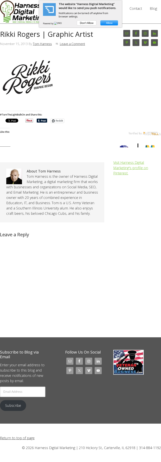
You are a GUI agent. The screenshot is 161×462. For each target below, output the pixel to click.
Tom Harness (42, 44)
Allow (109, 22)
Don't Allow (86, 22)
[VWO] (58, 23)
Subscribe (13, 405)
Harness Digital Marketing (24, 11)
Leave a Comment (72, 44)
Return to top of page (17, 438)
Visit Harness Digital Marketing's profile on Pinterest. (130, 167)
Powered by (48, 23)
